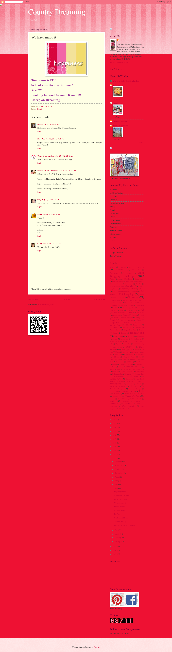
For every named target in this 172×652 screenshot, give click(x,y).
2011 (115, 546)
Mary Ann (41, 139)
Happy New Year (130, 330)
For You (117, 514)
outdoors (116, 357)
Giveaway (136, 325)
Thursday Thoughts (117, 389)
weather (112, 401)
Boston (142, 289)
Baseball (139, 281)
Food (142, 314)
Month (130, 350)
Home (67, 299)
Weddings (125, 401)
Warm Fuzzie (136, 399)
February (118, 537)
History (115, 333)
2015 (115, 446)
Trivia (141, 391)
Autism (112, 279)
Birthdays (130, 286)
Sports (124, 371)
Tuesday (117, 393)
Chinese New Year (118, 298)
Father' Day (140, 312)
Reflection (140, 362)
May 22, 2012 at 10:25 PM (55, 139)
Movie (137, 350)
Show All (141, 142)
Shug (39, 199)
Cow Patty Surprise (120, 121)
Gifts (127, 325)
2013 (115, 454)
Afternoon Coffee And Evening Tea (126, 81)
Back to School (139, 279)
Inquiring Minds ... (120, 491)
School (39, 109)
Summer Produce (119, 376)
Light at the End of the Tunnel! (124, 525)
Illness (114, 339)
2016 (115, 443)
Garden (126, 323)
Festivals (126, 315)
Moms (124, 350)
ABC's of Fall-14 (120, 269)
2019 (115, 431)
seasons (139, 364)
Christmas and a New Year (132, 300)
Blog (140, 286)
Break (114, 291)
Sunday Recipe (133, 376)
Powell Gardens (115, 359)
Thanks (139, 381)
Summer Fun (139, 374)
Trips (132, 391)
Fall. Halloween (119, 312)
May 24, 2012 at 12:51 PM (52, 243)
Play (140, 357)
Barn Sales (129, 281)
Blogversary (124, 288)
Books (134, 288)
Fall (142, 310)
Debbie (40, 124)
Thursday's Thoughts (135, 389)
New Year (118, 354)
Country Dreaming (56, 12)
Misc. (129, 346)
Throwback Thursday (117, 386)
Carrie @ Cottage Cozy (46, 156)
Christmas (133, 297)
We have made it (120, 503)
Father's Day (116, 315)
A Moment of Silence (121, 495)
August (117, 477)
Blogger (97, 647)
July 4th (138, 339)
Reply (39, 131)
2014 (115, 450)
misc (121, 347)
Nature (117, 352)
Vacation (128, 393)
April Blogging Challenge (127, 274)
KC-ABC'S (126, 341)
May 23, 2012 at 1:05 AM (64, 156)
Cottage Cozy (118, 103)
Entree (129, 310)
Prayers (125, 359)
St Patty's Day (139, 371)
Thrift (139, 384)
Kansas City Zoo (115, 341)
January (118, 541)
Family (130, 312)
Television (130, 381)
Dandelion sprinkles (120, 125)
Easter (122, 310)
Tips (111, 391)
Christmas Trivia (129, 303)
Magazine (118, 344)
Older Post (99, 299)
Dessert (134, 308)
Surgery (121, 381)
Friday (138, 317)
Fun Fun (131, 320)
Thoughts (130, 384)
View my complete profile (119, 62)
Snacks (112, 369)
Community (140, 305)
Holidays (119, 336)
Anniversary (114, 273)
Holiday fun (137, 332)
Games (139, 320)
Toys (117, 391)
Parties (133, 357)
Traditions (125, 391)
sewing (120, 367)
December (125, 308)
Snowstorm (126, 369)
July (116, 480)
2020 (112, 267)
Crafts (114, 307)
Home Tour (140, 336)
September (119, 473)
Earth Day (113, 310)
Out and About (139, 354)
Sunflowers (129, 379)
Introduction (124, 339)
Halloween (113, 327)
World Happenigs (128, 406)
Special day (115, 371)
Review (114, 364)
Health (141, 330)
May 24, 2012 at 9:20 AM (51, 214)
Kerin (39, 214)
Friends (112, 320)
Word (138, 404)
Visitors (112, 399)
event (135, 310)
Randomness (119, 362)
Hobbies (123, 333)
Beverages (128, 284)
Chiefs (142, 294)
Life (111, 344)
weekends (114, 403)
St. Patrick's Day (117, 374)
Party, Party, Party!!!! (121, 499)
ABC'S (141, 267)
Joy (132, 339)
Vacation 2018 (139, 394)
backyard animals (117, 281)
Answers (129, 273)
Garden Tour (137, 323)
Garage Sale (114, 322)
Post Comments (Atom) (46, 304)
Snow (118, 369)
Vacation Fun (117, 396)
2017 (115, 439)
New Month (134, 352)
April (117, 530)
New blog (125, 352)
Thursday (134, 386)
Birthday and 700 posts (117, 286)
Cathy (39, 243)
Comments (131, 305)
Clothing (122, 305)
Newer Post (33, 299)
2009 (115, 554)
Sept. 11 (112, 367)
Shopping (129, 366)
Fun (121, 320)
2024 (115, 419)
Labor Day (138, 341)
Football (116, 318)
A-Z (131, 267)
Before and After (116, 284)
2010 (115, 550)
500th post (122, 267)
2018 (115, 435)
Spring (130, 371)
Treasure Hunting (120, 521)
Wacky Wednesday (123, 399)
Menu (114, 347)
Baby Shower (128, 279)
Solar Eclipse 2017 (138, 369)
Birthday (138, 284)
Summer (128, 374)
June (116, 484)
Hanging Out (127, 327)
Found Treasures (127, 318)
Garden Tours (115, 325)
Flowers (134, 315)
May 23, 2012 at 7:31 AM (67, 170)
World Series (123, 409)
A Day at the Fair (120, 510)
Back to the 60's (119, 506)
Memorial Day (139, 344)
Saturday (122, 364)
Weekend (137, 401)
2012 (115, 458)
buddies (135, 291)
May (116, 488)
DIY (140, 308)
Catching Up (126, 294)
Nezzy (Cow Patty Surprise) (47, 170)
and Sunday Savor (136, 270)
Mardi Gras (127, 344)
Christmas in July (115, 303)
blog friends (113, 289)
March (117, 534)
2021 (115, 423)
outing (125, 357)
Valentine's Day (132, 396)
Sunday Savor (115, 378)
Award (119, 279)
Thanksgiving (115, 383)
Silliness (139, 367)
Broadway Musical (124, 291)
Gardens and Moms (121, 518)
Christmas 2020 (115, 300)
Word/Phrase (113, 406)
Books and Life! (118, 85)
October (118, 469)
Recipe (129, 361)
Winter (127, 403)
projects (132, 359)
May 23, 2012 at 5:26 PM (51, 199)
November (129, 354)
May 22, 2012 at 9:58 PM (52, 124)
